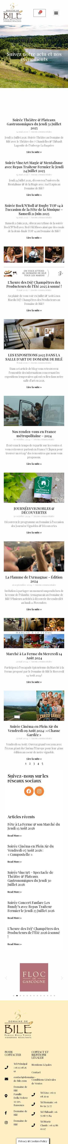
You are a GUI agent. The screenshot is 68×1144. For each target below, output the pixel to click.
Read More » (15, 835)
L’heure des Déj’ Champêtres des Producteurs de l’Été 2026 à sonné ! (34, 932)
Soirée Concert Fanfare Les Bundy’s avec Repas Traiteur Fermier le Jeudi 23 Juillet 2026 (31, 906)
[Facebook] (29, 791)
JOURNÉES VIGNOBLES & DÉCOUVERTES (34, 510)
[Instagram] (39, 791)
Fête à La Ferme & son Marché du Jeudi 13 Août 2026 (34, 826)
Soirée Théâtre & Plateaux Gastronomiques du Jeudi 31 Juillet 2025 (34, 124)
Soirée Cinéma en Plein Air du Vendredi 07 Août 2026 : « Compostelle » (31, 850)
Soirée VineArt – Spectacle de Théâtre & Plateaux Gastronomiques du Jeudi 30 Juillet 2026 (30, 878)
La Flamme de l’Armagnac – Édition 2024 (34, 579)
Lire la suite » (34, 151)
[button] (56, 13)
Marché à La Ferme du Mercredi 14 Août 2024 (34, 656)
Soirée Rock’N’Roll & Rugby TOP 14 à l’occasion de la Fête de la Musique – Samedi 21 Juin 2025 (34, 209)
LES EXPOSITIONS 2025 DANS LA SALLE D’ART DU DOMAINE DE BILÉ (34, 357)
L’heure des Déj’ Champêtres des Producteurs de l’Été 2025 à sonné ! (34, 284)
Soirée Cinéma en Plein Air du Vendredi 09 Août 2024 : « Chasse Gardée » (34, 730)
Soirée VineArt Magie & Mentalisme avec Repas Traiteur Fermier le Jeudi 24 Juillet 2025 (34, 166)
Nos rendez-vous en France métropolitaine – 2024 (34, 433)
